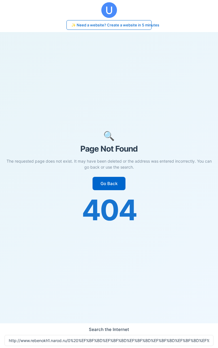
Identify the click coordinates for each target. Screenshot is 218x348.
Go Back (109, 183)
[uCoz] (109, 10)
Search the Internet (109, 329)
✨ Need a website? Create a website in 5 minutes (111, 25)
